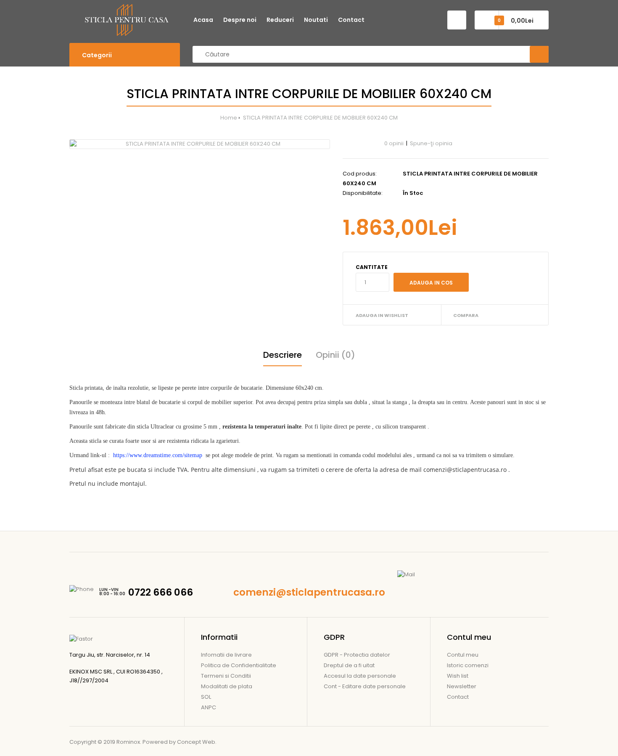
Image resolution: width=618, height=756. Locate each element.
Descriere (282, 355)
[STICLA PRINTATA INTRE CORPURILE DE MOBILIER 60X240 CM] (200, 144)
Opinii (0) (335, 355)
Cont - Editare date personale (365, 686)
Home (228, 118)
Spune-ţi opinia (431, 143)
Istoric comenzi (468, 665)
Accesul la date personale (360, 676)
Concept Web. (197, 742)
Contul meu (462, 655)
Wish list (457, 676)
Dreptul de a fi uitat (349, 665)
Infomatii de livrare (226, 655)
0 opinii (394, 143)
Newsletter (461, 686)
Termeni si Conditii (226, 676)
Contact (458, 697)
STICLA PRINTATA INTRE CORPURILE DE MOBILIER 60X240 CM (320, 118)
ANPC (208, 707)
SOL (206, 697)
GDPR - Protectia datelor (357, 655)
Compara (465, 315)
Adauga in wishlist (382, 315)
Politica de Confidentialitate (238, 665)
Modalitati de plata (226, 686)
